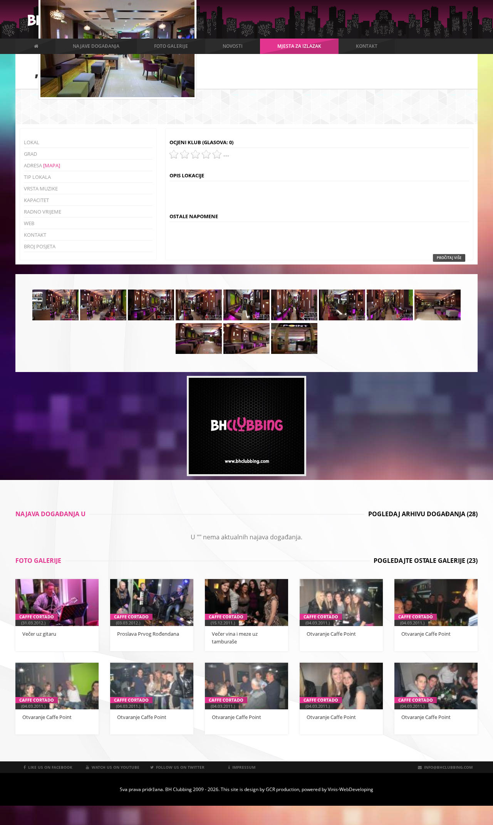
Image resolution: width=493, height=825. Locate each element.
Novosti (233, 46)
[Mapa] (51, 165)
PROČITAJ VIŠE (449, 257)
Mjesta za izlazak (299, 46)
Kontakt (366, 46)
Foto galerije (171, 46)
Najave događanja (96, 46)
